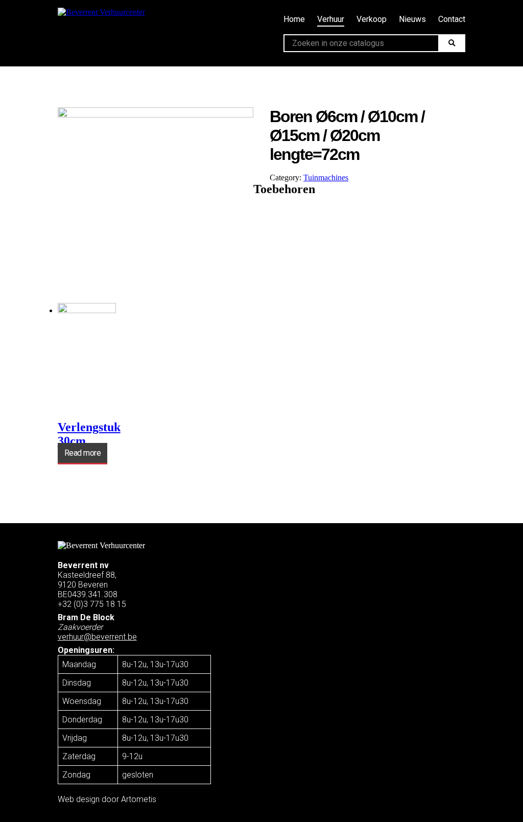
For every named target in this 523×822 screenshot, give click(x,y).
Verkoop (371, 19)
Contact (451, 19)
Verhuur (330, 19)
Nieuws (412, 19)
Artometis (138, 799)
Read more (82, 453)
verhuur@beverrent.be (97, 637)
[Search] (451, 43)
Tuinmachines (325, 177)
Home (294, 19)
